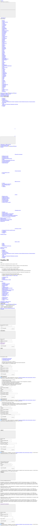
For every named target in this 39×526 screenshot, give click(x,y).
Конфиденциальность (25, 101)
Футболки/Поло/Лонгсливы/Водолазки (8, 230)
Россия (3, 20)
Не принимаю (6, 503)
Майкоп (3, 54)
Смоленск (4, 74)
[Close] (7, 313)
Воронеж (3, 35)
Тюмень (3, 80)
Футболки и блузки (18, 228)
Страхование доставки (18, 101)
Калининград (4, 43)
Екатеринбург (4, 38)
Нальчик (3, 57)
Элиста (3, 88)
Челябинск (4, 86)
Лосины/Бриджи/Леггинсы (6, 245)
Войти (1, 348)
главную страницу (9, 275)
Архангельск (4, 24)
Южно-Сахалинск (5, 89)
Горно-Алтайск (4, 36)
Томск (3, 78)
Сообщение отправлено (4, 462)
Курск (3, 50)
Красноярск (4, 48)
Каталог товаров (6, 96)
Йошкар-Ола (4, 41)
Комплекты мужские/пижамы (7, 158)
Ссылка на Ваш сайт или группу (5, 414)
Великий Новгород (5, 30)
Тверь (3, 77)
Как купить (4, 101)
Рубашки (3, 232)
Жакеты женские (3, 218)
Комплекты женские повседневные (6, 219)
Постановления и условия (6, 279)
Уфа (3, 82)
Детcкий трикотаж (18, 170)
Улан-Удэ (3, 81)
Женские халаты (5, 196)
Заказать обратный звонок (4, 95)
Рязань (3, 68)
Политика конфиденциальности (9, 308)
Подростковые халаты (5, 172)
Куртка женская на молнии (4, 220)
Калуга (3, 44)
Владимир (4, 33)
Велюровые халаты (5, 157)
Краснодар (4, 47)
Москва (3, 21)
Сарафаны (4, 186)
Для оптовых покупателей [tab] (6, 359)
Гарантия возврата (32, 101)
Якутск (3, 90)
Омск (3, 60)
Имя (1, 365)
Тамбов (3, 76)
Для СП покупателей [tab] (5, 360)
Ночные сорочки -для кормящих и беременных (10, 215)
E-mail (1, 325)
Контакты (3, 105)
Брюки (3, 159)
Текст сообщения (3, 446)
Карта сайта (2, 308)
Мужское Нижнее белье (6, 161)
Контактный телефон (4, 443)
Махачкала (4, 55)
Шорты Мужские (5, 162)
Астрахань (4, 25)
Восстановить (3, 330)
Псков (3, 66)
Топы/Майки (4, 231)
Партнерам (8, 104)
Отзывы (3, 257)
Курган (3, 49)
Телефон (1, 366)
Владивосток (4, 31)
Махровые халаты (5, 156)
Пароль (1, 341)
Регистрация (2, 343)
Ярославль (4, 91)
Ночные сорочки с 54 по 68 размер (8, 213)
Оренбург (3, 62)
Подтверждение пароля (4, 370)
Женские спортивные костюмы (5, 217)
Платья (3, 185)
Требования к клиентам (14, 104)
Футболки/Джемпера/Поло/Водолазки (8, 160)
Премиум (3, 98)
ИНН (1, 390)
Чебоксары (4, 85)
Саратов (3, 71)
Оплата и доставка (5, 100)
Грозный (3, 37)
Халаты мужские (5, 201)
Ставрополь (4, 75)
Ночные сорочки (5, 212)
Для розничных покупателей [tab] (7, 358)
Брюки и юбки (17, 241)
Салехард (3, 69)
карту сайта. (16, 275)
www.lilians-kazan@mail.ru (4, 94)
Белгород (3, 27)
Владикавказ (4, 32)
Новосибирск (4, 59)
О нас (3, 103)
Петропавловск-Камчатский (6, 65)
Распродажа (4, 102)
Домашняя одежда (18, 210)
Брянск (3, 29)
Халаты (3, 173)
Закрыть (2, 430)
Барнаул (3, 26)
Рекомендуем (2, 221)
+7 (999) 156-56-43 (5, 144)
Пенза (3, 63)
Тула (3, 79)
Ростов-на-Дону (4, 67)
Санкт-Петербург (5, 22)
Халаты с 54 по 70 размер (6, 202)
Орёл (3, 61)
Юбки (3, 243)
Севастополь (4, 72)
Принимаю (2, 503)
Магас (3, 53)
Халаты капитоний (5, 200)
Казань (3, 42)
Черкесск (3, 87)
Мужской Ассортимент (18, 154)
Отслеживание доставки (10, 101)
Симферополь (4, 73)
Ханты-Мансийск (5, 84)
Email (1, 441)
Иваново (3, 39)
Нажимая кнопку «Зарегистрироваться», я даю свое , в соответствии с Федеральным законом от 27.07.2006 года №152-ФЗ (18, 378)
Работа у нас (4, 104)
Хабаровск (4, 83)
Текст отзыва (2, 518)
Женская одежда (17, 181)
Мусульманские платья (6, 184)
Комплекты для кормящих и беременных (9, 216)
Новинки (3, 99)
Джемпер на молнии (3, 247)
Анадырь (3, 23)
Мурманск (4, 56)
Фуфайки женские (3, 234)
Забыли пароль (2, 342)
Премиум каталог (5, 297)
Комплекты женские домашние (7, 214)
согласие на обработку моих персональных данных (27, 377)
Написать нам (3, 303)
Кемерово (3, 45)
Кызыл (3, 51)
